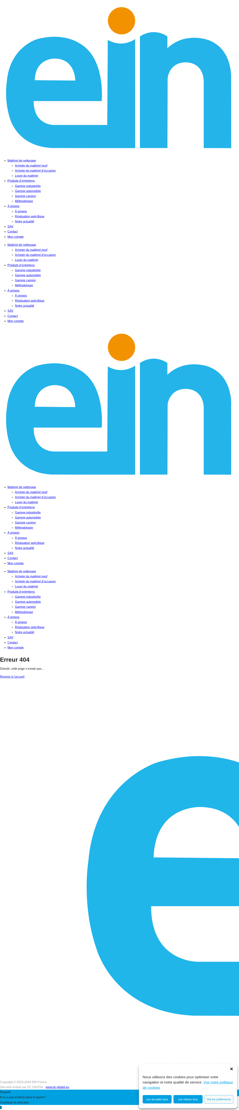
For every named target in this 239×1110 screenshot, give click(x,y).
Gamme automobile (28, 191)
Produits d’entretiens (21, 180)
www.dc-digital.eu (57, 1087)
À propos (13, 206)
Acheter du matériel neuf (31, 165)
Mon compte (15, 236)
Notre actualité (24, 221)
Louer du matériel (26, 175)
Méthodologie (24, 201)
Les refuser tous (188, 1099)
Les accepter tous (157, 1099)
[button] (231, 1069)
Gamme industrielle (28, 186)
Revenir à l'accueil (12, 676)
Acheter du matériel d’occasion (35, 170)
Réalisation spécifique (29, 216)
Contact (12, 231)
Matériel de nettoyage (21, 160)
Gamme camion (25, 196)
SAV (10, 226)
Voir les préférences (219, 1099)
